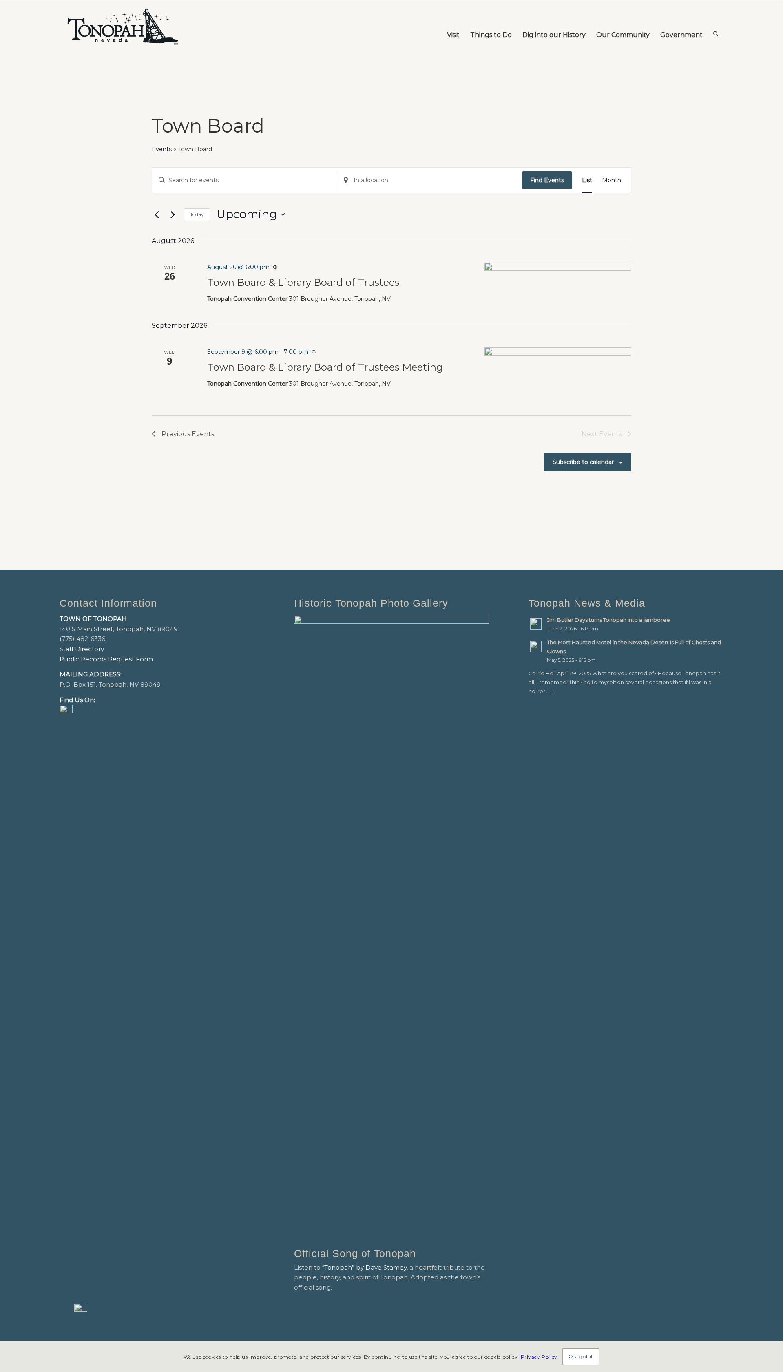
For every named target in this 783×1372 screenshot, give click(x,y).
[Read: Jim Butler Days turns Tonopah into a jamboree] (536, 623)
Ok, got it (580, 1356)
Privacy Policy (539, 1356)
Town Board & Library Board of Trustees (303, 282)
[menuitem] (453, 26)
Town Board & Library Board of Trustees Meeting (325, 367)
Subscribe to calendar (583, 462)
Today (197, 214)
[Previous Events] (156, 214)
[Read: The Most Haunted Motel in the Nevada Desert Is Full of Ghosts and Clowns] (536, 646)
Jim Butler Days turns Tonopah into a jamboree (608, 620)
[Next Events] (172, 214)
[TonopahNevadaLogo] (122, 26)
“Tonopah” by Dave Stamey (364, 1267)
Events (162, 149)
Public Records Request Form (106, 659)
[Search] (716, 26)
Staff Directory (82, 649)
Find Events (547, 180)
